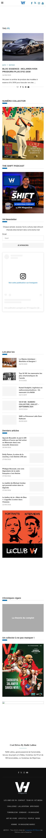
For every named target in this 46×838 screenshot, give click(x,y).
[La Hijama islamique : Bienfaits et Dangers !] (9, 362)
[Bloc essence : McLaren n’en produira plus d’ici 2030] (23, 47)
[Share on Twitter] (23, 87)
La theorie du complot (23, 618)
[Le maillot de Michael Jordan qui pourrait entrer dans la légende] (36, 486)
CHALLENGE (12, 806)
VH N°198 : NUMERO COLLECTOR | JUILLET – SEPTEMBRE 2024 (29, 404)
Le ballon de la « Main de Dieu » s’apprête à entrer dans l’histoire (14, 499)
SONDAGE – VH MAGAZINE (29, 812)
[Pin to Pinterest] (25, 87)
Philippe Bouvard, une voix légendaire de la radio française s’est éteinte (13, 471)
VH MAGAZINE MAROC (26, 824)
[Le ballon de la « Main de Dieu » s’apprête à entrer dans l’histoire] (36, 501)
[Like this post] (17, 87)
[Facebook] (32, 3)
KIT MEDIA (38, 800)
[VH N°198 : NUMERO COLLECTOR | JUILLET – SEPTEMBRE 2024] (9, 405)
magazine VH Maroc (32, 830)
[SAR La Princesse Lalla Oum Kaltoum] (9, 420)
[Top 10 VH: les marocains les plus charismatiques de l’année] (9, 377)
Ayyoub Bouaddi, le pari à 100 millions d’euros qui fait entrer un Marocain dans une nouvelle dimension (14, 441)
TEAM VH (29, 800)
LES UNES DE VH (10, 800)
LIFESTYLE (22, 818)
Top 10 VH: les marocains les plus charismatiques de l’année (30, 375)
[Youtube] (43, 3)
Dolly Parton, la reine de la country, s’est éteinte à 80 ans (14, 455)
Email (4, 234)
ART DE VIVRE (11, 818)
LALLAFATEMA (23, 806)
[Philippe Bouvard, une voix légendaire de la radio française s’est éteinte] (36, 472)
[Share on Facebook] (20, 87)
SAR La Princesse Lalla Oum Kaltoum (30, 417)
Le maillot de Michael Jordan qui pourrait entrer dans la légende (14, 485)
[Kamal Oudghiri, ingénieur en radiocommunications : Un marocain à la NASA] (9, 391)
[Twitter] (35, 3)
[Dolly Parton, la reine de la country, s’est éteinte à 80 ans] (36, 458)
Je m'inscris (23, 245)
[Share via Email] (28, 87)
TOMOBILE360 (12, 812)
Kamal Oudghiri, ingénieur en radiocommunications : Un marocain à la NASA (30, 390)
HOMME (14, 824)
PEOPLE (31, 818)
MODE (37, 818)
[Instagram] (39, 3)
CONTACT (21, 800)
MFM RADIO (34, 806)
